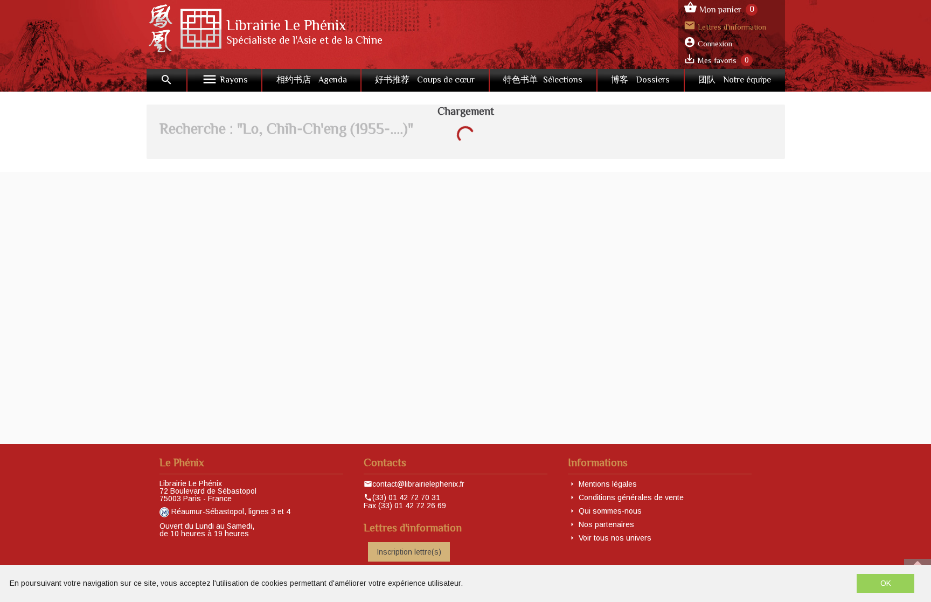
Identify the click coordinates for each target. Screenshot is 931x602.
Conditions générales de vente (631, 497)
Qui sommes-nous (610, 511)
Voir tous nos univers (615, 538)
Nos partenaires (606, 524)
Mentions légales (608, 484)
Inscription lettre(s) (409, 552)
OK (885, 583)
